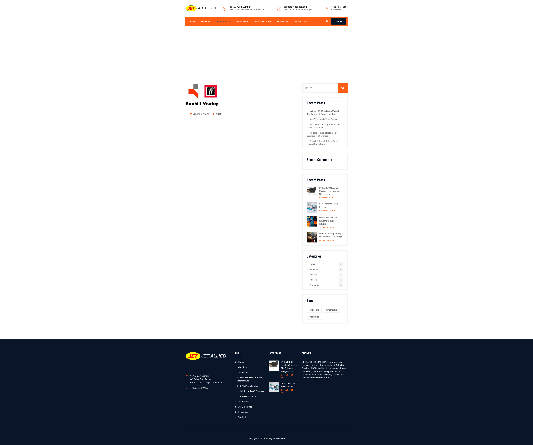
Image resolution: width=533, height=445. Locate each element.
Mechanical (315, 317)
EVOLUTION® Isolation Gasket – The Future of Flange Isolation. (329, 191)
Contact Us (300, 21)
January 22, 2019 (326, 240)
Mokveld (313, 274)
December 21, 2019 (327, 198)
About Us (205, 21)
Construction (331, 310)
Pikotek (313, 280)
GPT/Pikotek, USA (249, 386)
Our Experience (263, 21)
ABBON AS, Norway (249, 396)
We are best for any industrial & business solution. (328, 221)
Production (315, 285)
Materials (314, 269)
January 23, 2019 (326, 227)
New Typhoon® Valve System (324, 119)
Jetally (218, 114)
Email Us (338, 21)
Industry (314, 264)
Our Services (243, 21)
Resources (282, 21)
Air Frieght (314, 310)
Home (192, 21)
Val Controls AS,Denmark (252, 391)
